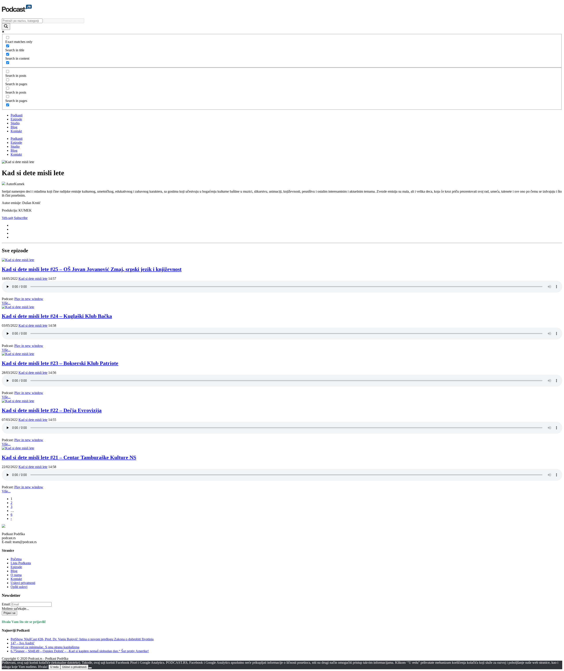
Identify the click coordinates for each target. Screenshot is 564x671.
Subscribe (21, 218)
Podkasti (16, 115)
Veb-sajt (7, 218)
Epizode (16, 119)
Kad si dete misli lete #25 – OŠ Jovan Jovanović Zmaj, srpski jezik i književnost (92, 269)
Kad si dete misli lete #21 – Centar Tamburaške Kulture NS (69, 457)
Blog (14, 127)
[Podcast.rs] (17, 9)
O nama (16, 575)
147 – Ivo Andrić (22, 643)
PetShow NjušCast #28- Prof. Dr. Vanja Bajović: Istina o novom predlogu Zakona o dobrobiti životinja (82, 639)
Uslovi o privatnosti (74, 667)
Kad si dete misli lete (33, 278)
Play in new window (28, 299)
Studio (15, 123)
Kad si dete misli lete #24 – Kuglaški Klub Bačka (57, 316)
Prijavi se (9, 613)
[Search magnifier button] (6, 26)
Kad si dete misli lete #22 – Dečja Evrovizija (52, 410)
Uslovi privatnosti (23, 583)
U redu (54, 667)
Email (6, 604)
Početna (16, 559)
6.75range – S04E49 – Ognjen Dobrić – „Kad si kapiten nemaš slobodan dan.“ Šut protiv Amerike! (80, 651)
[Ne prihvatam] (90, 668)
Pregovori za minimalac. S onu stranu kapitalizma (45, 647)
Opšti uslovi (19, 587)
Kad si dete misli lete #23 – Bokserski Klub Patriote (60, 363)
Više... (6, 303)
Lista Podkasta (21, 563)
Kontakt (16, 131)
